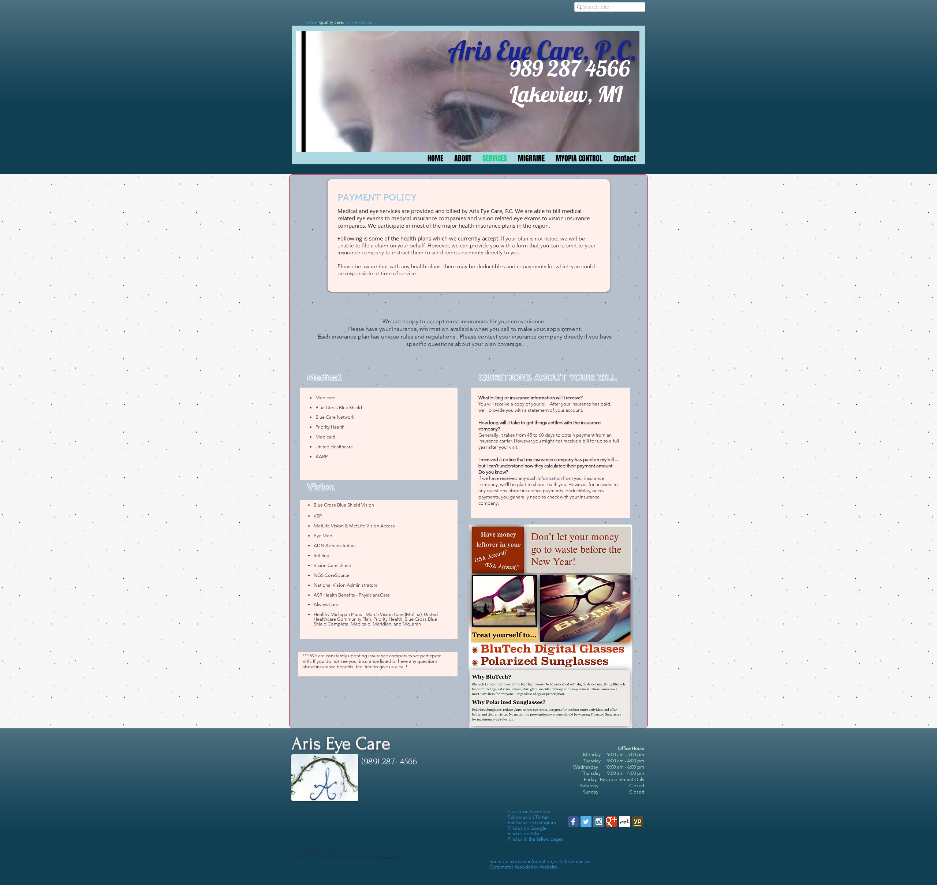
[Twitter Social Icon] (586, 821)
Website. (549, 867)
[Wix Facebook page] (573, 821)
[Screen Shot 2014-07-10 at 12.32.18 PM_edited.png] (637, 821)
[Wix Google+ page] (611, 821)
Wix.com (388, 856)
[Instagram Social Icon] (598, 821)
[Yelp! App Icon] (624, 821)
